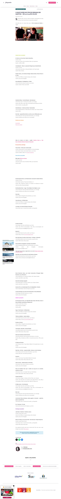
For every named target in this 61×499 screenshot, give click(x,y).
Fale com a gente (18, 466)
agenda (17, 444)
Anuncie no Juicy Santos (9, 466)
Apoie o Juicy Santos (37, 466)
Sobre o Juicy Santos (27, 466)
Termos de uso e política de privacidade (49, 466)
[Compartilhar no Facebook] (22, 440)
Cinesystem (31, 141)
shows (32, 444)
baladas (20, 444)
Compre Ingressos (30, 152)
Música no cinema (23, 158)
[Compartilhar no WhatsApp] (19, 440)
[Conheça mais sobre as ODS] (24, 490)
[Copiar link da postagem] (17, 440)
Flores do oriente (19, 124)
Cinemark (19, 141)
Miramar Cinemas (25, 141)
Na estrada (18, 123)
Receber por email (52, 2)
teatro (34, 444)
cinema (23, 444)
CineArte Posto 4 (37, 140)
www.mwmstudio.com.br (28, 234)
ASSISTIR (7, 497)
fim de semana (27, 444)
